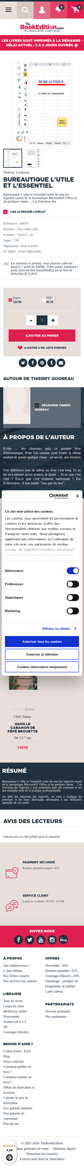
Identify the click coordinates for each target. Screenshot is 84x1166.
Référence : (11, 223)
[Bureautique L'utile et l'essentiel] (42, 143)
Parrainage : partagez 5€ (61, 981)
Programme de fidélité (60, 986)
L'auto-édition (12, 970)
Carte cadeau (54, 991)
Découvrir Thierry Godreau (53, 407)
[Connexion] (42, 13)
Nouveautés (11, 1016)
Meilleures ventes (15, 1011)
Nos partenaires (55, 1016)
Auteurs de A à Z (14, 1022)
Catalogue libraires (16, 1032)
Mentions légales (64, 1148)
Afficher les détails (56, 628)
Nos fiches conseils (16, 976)
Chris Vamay (22, 716)
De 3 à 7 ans (22, 738)
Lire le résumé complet (28, 211)
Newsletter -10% (56, 965)
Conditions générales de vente (28, 1148)
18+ (6, 1027)
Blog (6, 1056)
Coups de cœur (13, 1006)
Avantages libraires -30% (62, 976)
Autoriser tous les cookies (42, 641)
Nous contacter (13, 1061)
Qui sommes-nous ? (16, 965)
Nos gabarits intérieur (17, 1108)
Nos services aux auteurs (20, 981)
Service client (35, 895)
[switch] (73, 584)
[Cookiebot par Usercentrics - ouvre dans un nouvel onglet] (51, 496)
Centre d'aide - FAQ (17, 1051)
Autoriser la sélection (42, 654)
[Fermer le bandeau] (77, 496)
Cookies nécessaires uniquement (42, 667)
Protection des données (42, 1154)
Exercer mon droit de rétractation (42, 1159)
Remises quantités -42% (61, 970)
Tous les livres (13, 1001)
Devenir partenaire (57, 1011)
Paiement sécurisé (39, 862)
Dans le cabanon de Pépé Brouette (23, 727)
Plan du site (11, 1124)
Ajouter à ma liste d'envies (44, 347)
